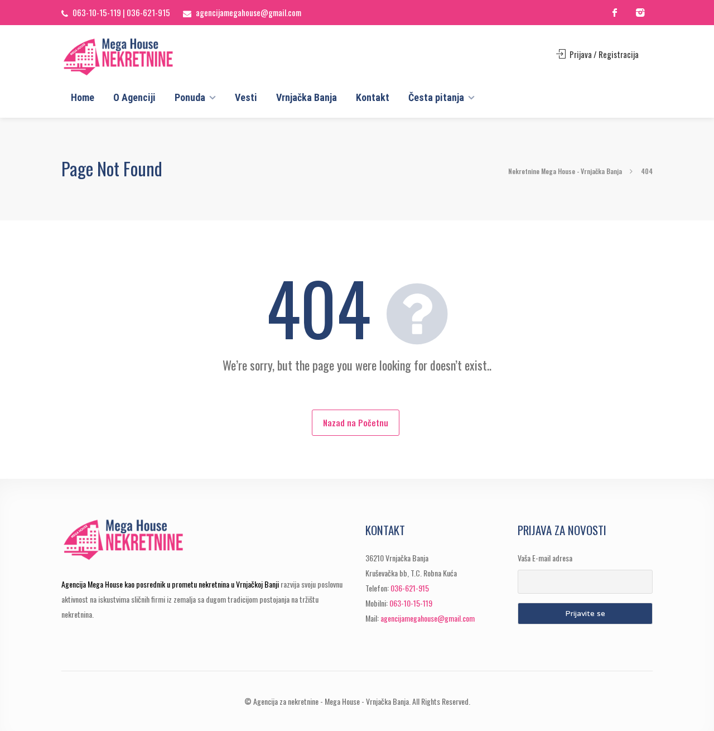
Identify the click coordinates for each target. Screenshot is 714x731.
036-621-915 (148, 12)
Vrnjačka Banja (306, 97)
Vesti (246, 97)
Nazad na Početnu (355, 422)
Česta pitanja (436, 97)
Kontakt (372, 97)
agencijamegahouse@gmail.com (248, 12)
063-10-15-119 (97, 12)
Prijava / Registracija (603, 54)
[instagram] (640, 12)
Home (82, 97)
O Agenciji (134, 97)
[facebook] (615, 12)
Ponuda (190, 97)
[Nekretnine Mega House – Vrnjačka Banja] (138, 57)
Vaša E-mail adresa (545, 558)
